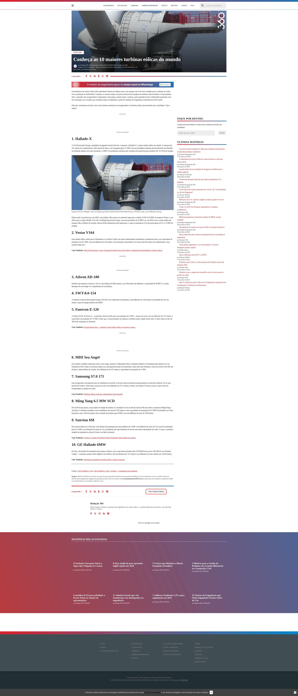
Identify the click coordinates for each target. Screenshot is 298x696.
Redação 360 (96, 503)
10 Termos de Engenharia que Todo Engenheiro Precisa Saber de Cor (207, 598)
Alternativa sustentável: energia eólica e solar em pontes (104, 460)
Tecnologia (122, 5)
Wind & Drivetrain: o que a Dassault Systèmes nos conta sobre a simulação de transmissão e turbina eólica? (123, 250)
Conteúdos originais (109, 651)
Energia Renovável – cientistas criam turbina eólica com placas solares (109, 327)
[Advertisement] (123, 123)
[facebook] (86, 76)
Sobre (197, 644)
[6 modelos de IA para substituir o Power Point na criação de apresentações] (89, 585)
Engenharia (136, 644)
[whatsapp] (95, 76)
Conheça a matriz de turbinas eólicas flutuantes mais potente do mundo (110, 438)
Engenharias (108, 5)
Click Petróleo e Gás (85, 471)
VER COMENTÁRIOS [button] (156, 491)
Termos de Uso (201, 658)
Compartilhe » (76, 76)
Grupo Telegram (170, 651)
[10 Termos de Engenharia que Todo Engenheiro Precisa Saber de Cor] (208, 585)
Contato (198, 651)
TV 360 (102, 644)
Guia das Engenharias (173, 644)
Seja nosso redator (172, 654)
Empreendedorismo (150, 5)
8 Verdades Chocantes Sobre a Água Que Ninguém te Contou (87, 564)
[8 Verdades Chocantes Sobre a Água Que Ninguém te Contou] (89, 553)
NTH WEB (184, 680)
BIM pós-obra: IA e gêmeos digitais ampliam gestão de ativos (201, 200)
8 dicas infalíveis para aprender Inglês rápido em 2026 (128, 564)
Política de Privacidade (152, 692)
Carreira (134, 5)
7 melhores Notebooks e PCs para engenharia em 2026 (168, 596)
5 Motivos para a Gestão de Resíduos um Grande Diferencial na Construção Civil (207, 566)
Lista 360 (77, 52)
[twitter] (90, 76)
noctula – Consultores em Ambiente (124, 471)
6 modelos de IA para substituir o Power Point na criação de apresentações (89, 598)
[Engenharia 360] (87, 5)
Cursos (184, 5)
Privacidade (200, 662)
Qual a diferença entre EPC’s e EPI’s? (193, 255)
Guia (192, 5)
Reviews (174, 5)
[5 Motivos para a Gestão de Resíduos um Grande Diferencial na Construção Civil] (208, 553)
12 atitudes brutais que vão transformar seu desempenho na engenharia (128, 598)
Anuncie (198, 654)
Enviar (222, 133)
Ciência (164, 5)
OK (211, 692)
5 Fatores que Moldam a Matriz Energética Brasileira (167, 564)
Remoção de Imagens (204, 647)
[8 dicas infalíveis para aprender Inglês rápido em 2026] (129, 553)
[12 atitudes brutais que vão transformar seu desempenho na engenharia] (129, 585)
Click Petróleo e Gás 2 (101, 471)
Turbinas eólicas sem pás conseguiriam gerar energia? (103, 394)
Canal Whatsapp (170, 647)
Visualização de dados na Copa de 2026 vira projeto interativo (202, 227)
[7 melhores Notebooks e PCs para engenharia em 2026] (168, 585)
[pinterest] (107, 76)
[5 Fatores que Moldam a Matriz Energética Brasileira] (168, 553)
